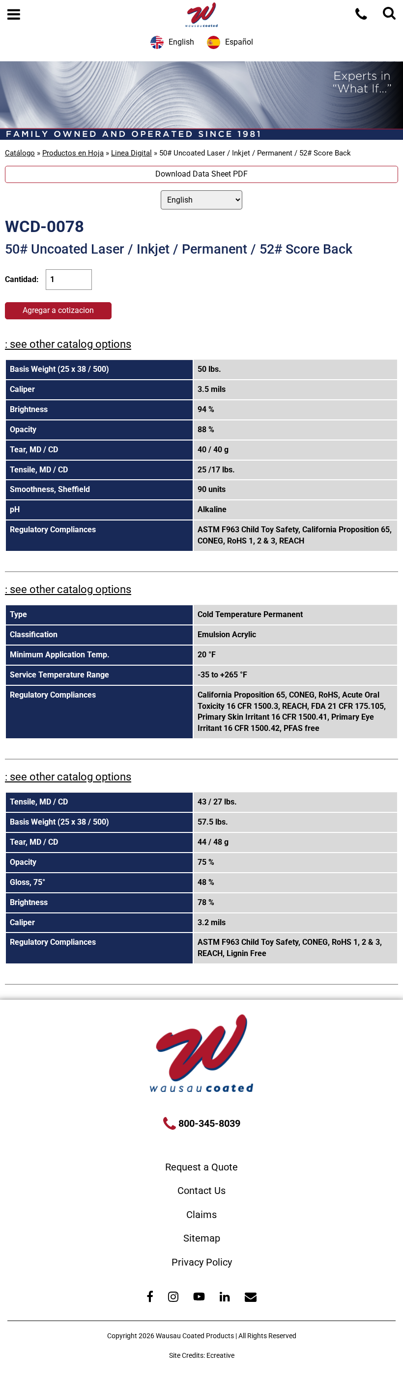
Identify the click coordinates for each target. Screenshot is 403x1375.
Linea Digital (131, 153)
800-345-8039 (208, 1123)
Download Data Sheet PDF (201, 174)
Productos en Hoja (73, 153)
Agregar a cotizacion (58, 310)
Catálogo (20, 153)
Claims (201, 1214)
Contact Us (201, 1190)
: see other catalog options (68, 344)
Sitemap (201, 1238)
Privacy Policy (202, 1262)
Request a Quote (201, 1167)
